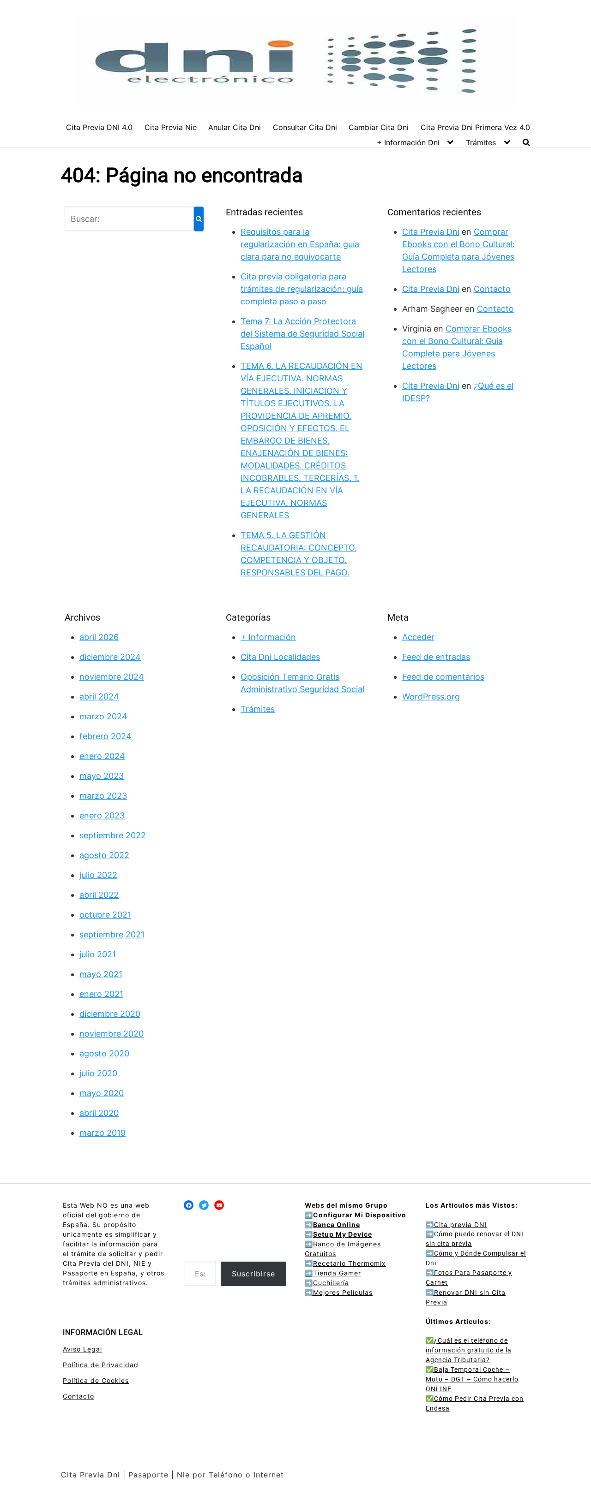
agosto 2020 (104, 1053)
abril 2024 (99, 696)
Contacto (492, 289)
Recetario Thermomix (349, 1263)
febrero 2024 (105, 736)
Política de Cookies (96, 1380)
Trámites (481, 142)
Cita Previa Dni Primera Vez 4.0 (475, 127)
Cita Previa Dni (430, 232)
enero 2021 (101, 994)
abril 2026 (99, 637)
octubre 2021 (105, 914)
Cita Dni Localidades (280, 657)
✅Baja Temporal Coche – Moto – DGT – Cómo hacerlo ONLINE (472, 1379)
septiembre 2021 (112, 934)
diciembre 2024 (110, 657)
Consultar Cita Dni (305, 127)
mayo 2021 (100, 974)
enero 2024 (102, 756)
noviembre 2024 (111, 677)
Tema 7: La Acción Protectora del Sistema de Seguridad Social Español (302, 333)
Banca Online (336, 1224)
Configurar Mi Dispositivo (359, 1215)
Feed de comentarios (443, 677)
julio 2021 (97, 954)
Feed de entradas (436, 657)
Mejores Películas (343, 1292)
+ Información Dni (408, 142)
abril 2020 (99, 1113)
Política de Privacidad (101, 1365)
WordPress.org (431, 696)
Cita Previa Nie (171, 127)
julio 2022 (98, 875)
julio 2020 (98, 1073)
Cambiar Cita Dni (379, 127)
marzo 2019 (102, 1133)
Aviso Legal (82, 1349)
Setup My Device (342, 1234)
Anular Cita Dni (234, 127)
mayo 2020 (101, 1093)
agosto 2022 (104, 855)
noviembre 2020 (111, 1033)
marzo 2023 (103, 795)
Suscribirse (253, 1273)
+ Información (268, 637)
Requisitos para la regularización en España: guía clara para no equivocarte (300, 244)
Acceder (418, 637)
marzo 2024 (103, 716)
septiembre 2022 (112, 835)
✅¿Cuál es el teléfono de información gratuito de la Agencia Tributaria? (469, 1350)
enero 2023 (102, 815)
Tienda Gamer (337, 1273)
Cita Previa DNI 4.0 (99, 127)
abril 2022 (99, 895)
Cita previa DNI (456, 1224)
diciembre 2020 (109, 1014)
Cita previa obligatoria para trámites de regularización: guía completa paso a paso (302, 289)
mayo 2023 (101, 776)
